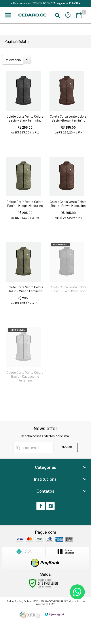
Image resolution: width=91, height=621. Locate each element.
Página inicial (15, 41)
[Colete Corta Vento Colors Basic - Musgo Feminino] (23, 277)
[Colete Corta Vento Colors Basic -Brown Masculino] (67, 191)
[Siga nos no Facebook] (40, 506)
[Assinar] (67, 447)
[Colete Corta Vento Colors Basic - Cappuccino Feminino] (23, 357)
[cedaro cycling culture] (32, 15)
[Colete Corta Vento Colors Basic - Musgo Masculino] (23, 191)
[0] (79, 15)
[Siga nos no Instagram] (50, 506)
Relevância (13, 60)
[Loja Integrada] (55, 614)
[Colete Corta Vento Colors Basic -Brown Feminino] (67, 106)
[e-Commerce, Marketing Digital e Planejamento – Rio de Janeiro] (29, 614)
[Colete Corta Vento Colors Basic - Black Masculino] (67, 270)
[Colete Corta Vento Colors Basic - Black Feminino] (23, 106)
